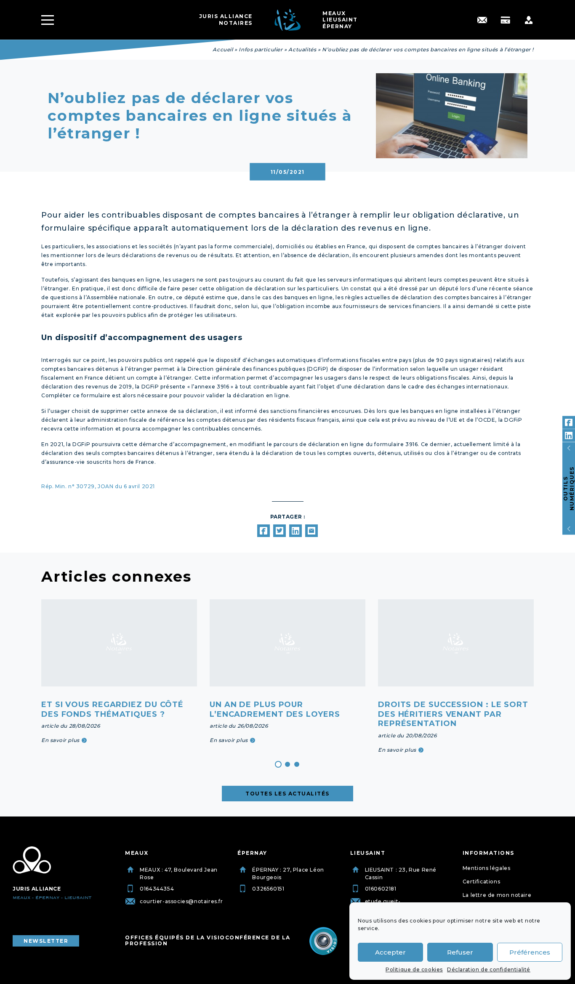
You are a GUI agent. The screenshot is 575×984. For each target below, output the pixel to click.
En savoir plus (60, 740)
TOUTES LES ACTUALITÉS (287, 793)
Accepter (390, 952)
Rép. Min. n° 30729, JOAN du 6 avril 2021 (98, 486)
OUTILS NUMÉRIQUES (568, 488)
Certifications (481, 881)
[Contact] (482, 20)
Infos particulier (260, 49)
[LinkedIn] (568, 435)
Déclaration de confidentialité (488, 969)
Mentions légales (487, 868)
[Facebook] (568, 422)
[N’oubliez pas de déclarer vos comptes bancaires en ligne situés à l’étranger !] (263, 530)
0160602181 (381, 889)
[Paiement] (505, 20)
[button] (278, 764)
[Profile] (528, 20)
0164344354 (157, 889)
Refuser (460, 952)
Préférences (529, 952)
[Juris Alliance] (32, 860)
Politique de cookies (414, 969)
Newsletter (46, 941)
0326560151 (268, 889)
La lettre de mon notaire (497, 895)
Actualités (302, 49)
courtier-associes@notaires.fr (181, 901)
